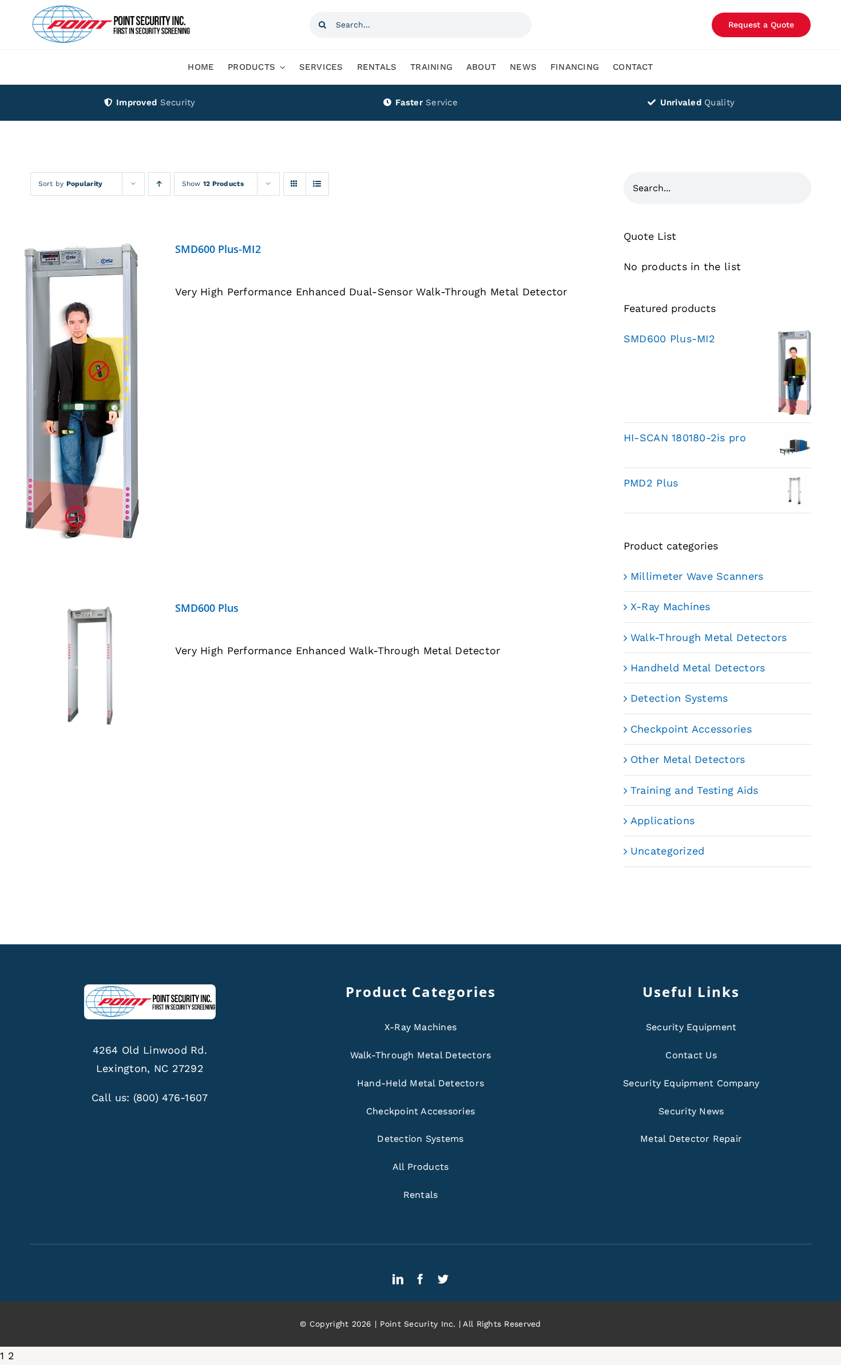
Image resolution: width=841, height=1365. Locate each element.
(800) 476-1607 (170, 1097)
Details (81, 397)
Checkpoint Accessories (691, 729)
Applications (662, 820)
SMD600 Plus (207, 608)
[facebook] (420, 1278)
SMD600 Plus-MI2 (218, 249)
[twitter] (443, 1278)
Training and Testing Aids (694, 790)
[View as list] (317, 184)
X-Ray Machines (670, 606)
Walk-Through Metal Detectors (708, 637)
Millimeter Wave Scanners (696, 576)
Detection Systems (679, 698)
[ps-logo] (110, 8)
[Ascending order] (159, 184)
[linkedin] (397, 1278)
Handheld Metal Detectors (697, 668)
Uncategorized (667, 851)
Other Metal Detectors (687, 759)
